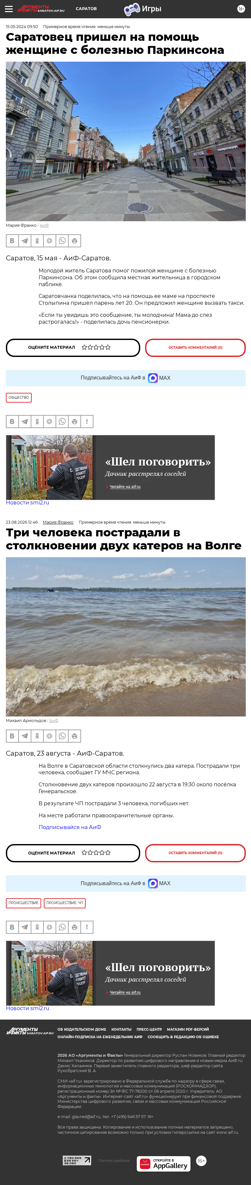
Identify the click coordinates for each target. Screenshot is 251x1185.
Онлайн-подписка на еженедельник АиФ (100, 1037)
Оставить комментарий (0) (196, 348)
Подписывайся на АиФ (70, 827)
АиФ (44, 225)
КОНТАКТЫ (121, 1029)
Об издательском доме (82, 1029)
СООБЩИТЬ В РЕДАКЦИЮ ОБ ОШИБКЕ (183, 1037)
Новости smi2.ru (27, 503)
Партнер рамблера (113, 1160)
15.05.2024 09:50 (22, 26)
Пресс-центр (149, 1029)
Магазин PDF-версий (188, 1029)
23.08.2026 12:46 (22, 522)
